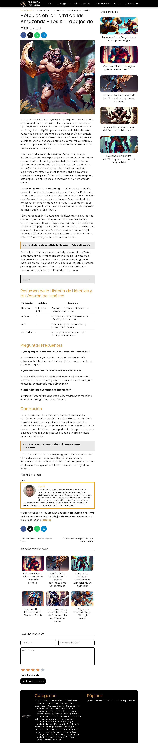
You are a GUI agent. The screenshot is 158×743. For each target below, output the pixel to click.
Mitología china (49, 719)
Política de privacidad (125, 701)
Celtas (44, 701)
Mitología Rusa (69, 732)
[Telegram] (44, 35)
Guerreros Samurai (64, 708)
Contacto (109, 701)
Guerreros (130, 3)
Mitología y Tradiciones (66, 737)
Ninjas (39, 739)
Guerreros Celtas (55, 703)
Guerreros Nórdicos (45, 708)
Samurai (57, 739)
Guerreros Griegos (55, 706)
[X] (30, 35)
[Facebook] (23, 35)
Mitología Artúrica (44, 716)
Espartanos (72, 701)
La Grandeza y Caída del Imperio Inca (37, 540)
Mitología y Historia (45, 737)
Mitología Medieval (54, 726)
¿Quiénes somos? (95, 701)
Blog (37, 701)
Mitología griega (65, 721)
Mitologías (63, 3)
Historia (117, 3)
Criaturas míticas (82, 3)
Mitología (58, 713)
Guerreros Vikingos (45, 711)
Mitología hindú (61, 724)
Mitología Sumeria (45, 734)
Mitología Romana (52, 732)
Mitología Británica (63, 716)
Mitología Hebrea (44, 724)
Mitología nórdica (59, 729)
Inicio (50, 3)
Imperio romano (102, 3)
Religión (47, 739)
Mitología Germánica (46, 721)
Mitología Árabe (71, 713)
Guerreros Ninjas (73, 706)
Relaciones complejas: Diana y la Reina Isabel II (78, 540)
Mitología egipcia (66, 719)
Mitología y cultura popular (67, 734)
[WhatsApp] (37, 35)
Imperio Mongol (72, 711)
